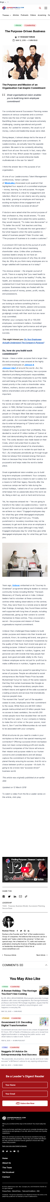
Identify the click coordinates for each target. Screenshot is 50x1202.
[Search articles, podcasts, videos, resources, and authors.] (40, 8)
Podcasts (24, 15)
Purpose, (12, 906)
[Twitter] (7, 1151)
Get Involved (8, 1172)
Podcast (6, 1018)
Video (5, 1047)
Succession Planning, (37, 906)
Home (5, 1158)
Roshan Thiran (27, 37)
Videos (33, 15)
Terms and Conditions (28, 1191)
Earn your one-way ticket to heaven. (14, 1146)
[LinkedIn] (11, 1151)
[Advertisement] (25, 826)
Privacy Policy (6, 1191)
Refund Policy (16, 1191)
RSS (38, 1191)
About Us (6, 1163)
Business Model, (22, 906)
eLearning (42, 15)
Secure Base (7, 908)
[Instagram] (18, 1151)
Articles (16, 15)
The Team (7, 1167)
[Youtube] (14, 1151)
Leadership (30, 25)
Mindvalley (10, 183)
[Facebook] (3, 1151)
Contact (6, 1177)
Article (18, 25)
